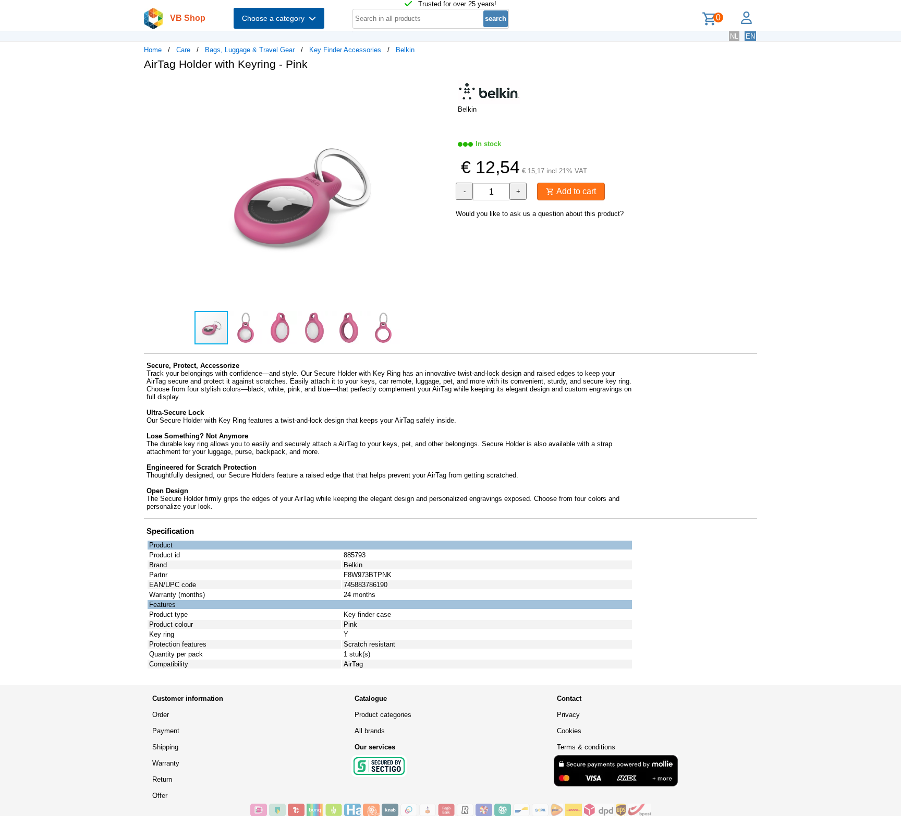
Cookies (569, 731)
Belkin (405, 50)
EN (750, 36)
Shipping (165, 747)
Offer (159, 795)
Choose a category (275, 18)
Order (160, 715)
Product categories (383, 715)
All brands (370, 731)
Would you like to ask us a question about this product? (540, 214)
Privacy (568, 715)
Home (153, 50)
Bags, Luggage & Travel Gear (250, 50)
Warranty (165, 763)
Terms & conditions (586, 747)
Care (183, 50)
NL (734, 36)
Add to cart (575, 191)
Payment (165, 731)
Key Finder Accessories (345, 50)
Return (162, 779)
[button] (441, 89)
